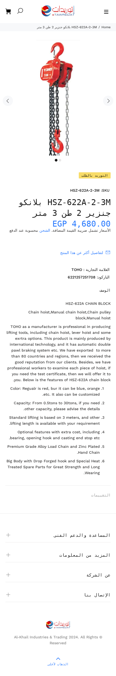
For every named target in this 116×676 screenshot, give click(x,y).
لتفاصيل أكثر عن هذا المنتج (81, 253)
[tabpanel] (58, 98)
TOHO (76, 269)
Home (106, 27)
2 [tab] (60, 160)
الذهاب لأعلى (58, 664)
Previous (8, 101)
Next (108, 101)
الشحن (44, 230)
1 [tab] (56, 160)
